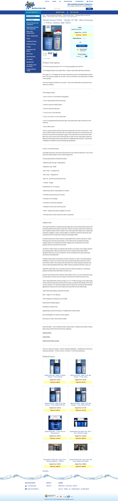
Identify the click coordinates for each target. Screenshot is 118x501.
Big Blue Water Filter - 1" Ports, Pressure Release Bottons (55, 432)
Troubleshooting (68, 1)
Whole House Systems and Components (54, 15)
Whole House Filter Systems (68, 15)
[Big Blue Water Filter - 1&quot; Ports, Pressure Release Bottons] (55, 423)
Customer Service (79, 1)
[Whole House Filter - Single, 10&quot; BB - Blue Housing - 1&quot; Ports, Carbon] (80, 366)
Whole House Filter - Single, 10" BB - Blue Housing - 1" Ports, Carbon (80, 376)
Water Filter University (33, 489)
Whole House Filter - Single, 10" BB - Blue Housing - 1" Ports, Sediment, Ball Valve (55, 404)
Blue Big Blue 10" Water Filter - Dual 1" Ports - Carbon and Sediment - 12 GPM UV (55, 460)
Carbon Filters (46, 337)
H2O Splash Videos (32, 485)
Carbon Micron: (77, 38)
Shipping (54, 1)
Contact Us (48, 485)
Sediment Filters (47, 333)
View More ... (46, 471)
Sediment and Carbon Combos (51, 341)
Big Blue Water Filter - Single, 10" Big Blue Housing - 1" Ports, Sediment (55, 376)
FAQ (60, 1)
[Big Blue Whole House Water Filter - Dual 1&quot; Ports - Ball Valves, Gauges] (80, 422)
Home (44, 15)
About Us (47, 1)
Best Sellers (74, 12)
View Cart (91, 1)
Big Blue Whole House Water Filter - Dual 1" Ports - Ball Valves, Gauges (81, 432)
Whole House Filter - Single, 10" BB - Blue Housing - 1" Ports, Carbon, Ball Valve (80, 404)
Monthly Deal (60, 12)
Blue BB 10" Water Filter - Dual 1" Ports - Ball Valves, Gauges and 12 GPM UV (81, 460)
